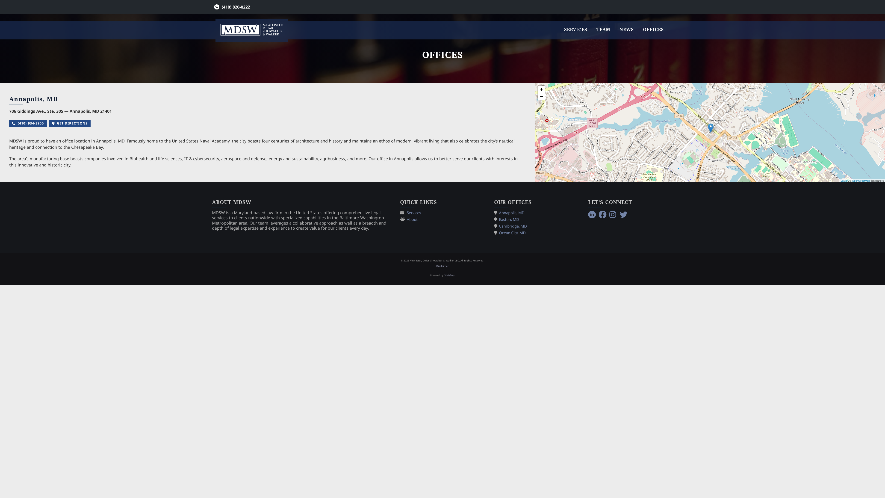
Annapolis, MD (512, 212)
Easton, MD (509, 219)
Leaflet (844, 180)
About (412, 219)
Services (575, 30)
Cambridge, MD (513, 226)
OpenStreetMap (861, 180)
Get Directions (72, 123)
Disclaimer (442, 266)
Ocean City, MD (512, 232)
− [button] (541, 96)
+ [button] (541, 89)
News (627, 30)
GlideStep (449, 275)
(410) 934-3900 (31, 123)
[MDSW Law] (252, 29)
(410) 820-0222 (236, 7)
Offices (653, 30)
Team (603, 30)
